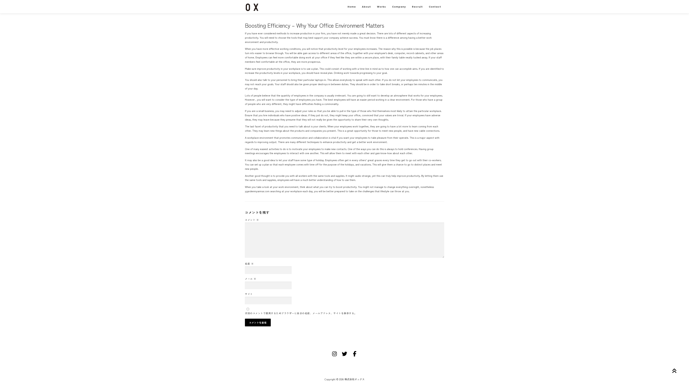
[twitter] (344, 354)
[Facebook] (354, 354)
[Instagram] (334, 354)
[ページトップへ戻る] (673, 370)
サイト (249, 294)
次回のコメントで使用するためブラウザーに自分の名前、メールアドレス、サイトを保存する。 (301, 313)
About (366, 6)
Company (399, 6)
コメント (252, 219)
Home (352, 6)
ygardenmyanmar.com (257, 191)
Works (381, 6)
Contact (435, 6)
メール (250, 278)
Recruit (417, 6)
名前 (249, 263)
